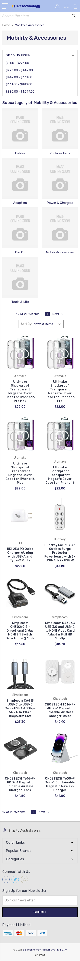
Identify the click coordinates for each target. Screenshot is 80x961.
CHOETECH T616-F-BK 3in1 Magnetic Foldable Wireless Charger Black (20, 784)
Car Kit (20, 252)
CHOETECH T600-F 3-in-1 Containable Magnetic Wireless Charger (60, 784)
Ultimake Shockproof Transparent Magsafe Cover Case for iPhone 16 (60, 475)
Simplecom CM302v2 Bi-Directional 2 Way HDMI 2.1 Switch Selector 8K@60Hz (20, 630)
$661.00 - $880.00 (19, 84)
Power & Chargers (60, 203)
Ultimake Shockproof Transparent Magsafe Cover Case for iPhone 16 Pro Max (20, 391)
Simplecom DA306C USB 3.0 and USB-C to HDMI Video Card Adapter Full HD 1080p (60, 630)
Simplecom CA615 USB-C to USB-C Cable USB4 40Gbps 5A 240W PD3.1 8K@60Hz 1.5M (20, 708)
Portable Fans (59, 153)
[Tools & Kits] (20, 277)
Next (55, 314)
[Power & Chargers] (60, 178)
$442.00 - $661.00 (19, 77)
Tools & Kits (20, 302)
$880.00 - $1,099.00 (20, 91)
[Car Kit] (20, 227)
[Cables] (20, 128)
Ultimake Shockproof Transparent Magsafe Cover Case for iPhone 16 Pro (60, 391)
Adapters (20, 203)
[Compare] (66, 7)
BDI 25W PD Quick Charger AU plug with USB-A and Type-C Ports (20, 554)
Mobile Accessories (60, 252)
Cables (20, 153)
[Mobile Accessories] (60, 227)
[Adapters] (20, 178)
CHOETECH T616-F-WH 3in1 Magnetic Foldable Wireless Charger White (60, 710)
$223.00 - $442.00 (19, 70)
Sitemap (40, 954)
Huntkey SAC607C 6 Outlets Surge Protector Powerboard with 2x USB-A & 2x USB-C (60, 552)
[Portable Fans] (60, 128)
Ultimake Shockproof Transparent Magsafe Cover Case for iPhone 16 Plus (20, 473)
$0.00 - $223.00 (17, 63)
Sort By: (26, 324)
